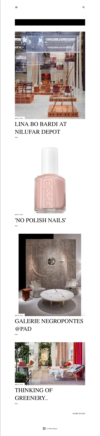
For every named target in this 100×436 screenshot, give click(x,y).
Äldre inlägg (78, 413)
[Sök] (83, 6)
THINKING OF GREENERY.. (34, 393)
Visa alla (79, 22)
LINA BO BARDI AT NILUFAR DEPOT (41, 127)
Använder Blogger (52, 428)
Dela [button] (16, 137)
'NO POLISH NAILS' (40, 220)
